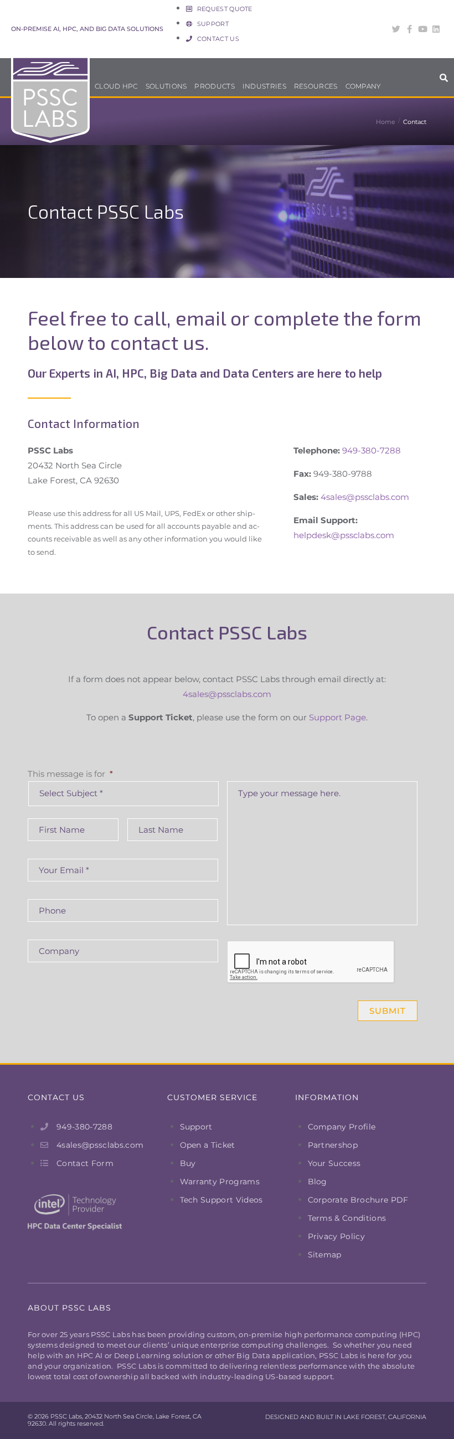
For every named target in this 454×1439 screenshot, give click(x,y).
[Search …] (444, 80)
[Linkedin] (436, 28)
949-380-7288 (371, 450)
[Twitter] (396, 28)
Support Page (337, 717)
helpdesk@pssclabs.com (343, 535)
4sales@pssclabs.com (365, 497)
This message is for (70, 774)
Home (385, 122)
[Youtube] (423, 28)
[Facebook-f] (409, 28)
